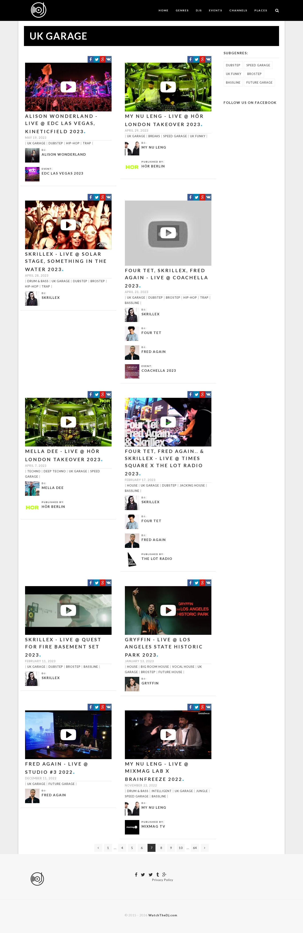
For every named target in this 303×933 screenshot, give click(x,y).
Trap (87, 143)
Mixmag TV (153, 826)
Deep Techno (55, 471)
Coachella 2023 (159, 370)
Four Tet (152, 333)
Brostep (98, 281)
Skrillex (51, 298)
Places (260, 10)
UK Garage (36, 143)
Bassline (132, 303)
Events (215, 10)
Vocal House (183, 666)
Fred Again (154, 352)
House (132, 485)
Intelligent (162, 791)
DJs (199, 10)
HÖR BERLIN (153, 166)
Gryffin (150, 683)
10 (181, 848)
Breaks (154, 136)
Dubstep (56, 143)
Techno (34, 471)
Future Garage (62, 784)
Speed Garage (175, 136)
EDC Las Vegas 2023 (63, 173)
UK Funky (197, 136)
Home (164, 10)
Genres (182, 10)
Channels (238, 10)
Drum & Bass (38, 281)
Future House (170, 672)
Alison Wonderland (64, 154)
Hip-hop (73, 143)
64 (195, 848)
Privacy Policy (162, 880)
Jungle (202, 791)
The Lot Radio (157, 559)
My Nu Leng (154, 147)
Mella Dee (53, 488)
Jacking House (192, 485)
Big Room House (155, 666)
